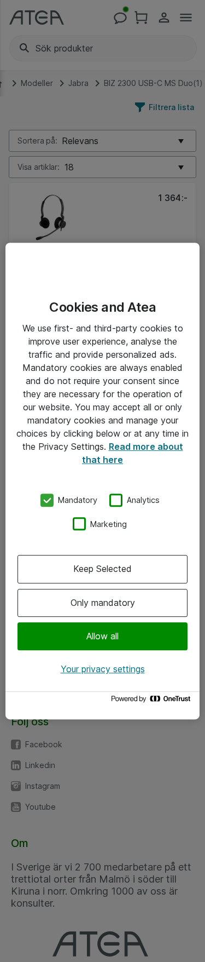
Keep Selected (102, 568)
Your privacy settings (103, 668)
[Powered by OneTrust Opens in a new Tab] (152, 701)
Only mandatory (103, 602)
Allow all (102, 636)
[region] (102, 481)
